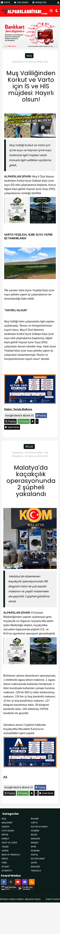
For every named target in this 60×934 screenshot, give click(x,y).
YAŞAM (5, 846)
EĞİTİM (5, 834)
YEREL (4, 862)
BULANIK (35, 818)
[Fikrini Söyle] (25, 881)
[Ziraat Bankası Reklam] (30, 33)
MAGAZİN (35, 866)
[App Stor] (9, 887)
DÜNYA (5, 858)
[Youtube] (18, 881)
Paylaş (42, 415)
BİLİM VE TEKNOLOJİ (11, 854)
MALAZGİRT (7, 822)
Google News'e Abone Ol (19, 415)
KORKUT (5, 838)
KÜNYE (7, 2)
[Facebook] (4, 881)
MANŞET (35, 842)
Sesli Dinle (13, 427)
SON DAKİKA (22, 2)
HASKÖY (6, 826)
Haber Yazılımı (53, 899)
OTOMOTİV (7, 870)
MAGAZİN (35, 838)
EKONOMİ (35, 850)
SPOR (33, 846)
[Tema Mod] (56, 11)
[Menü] (51, 10)
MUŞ (29, 55)
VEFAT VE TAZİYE (9, 842)
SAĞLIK (5, 850)
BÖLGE (29, 446)
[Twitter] (11, 881)
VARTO (34, 822)
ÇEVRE (34, 862)
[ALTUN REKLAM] (30, 390)
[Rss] (32, 881)
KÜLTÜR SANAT (38, 858)
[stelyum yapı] (30, 211)
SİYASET (6, 866)
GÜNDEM (35, 830)
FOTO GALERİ (8, 830)
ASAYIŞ (34, 854)
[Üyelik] (58, 2)
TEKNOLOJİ (36, 870)
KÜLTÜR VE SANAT (39, 826)
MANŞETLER (40, 2)
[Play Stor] (26, 887)
